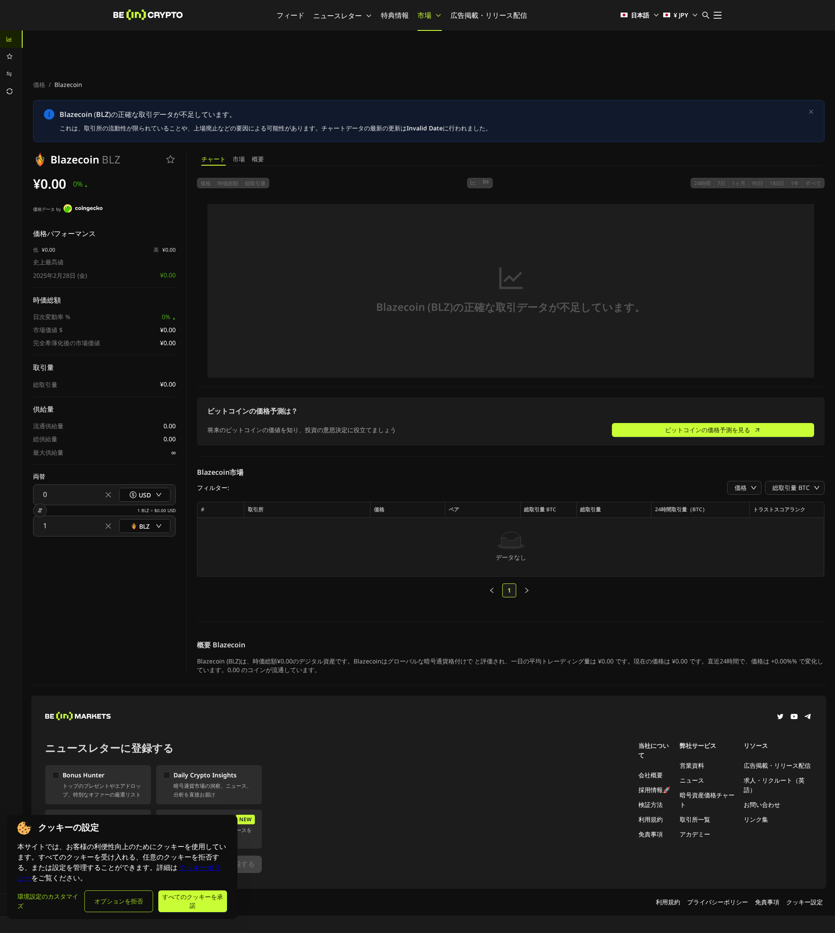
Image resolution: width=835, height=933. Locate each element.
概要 (258, 159)
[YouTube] (794, 717)
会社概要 (650, 775)
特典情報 (395, 15)
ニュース (692, 780)
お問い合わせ (762, 804)
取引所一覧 (695, 819)
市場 (424, 15)
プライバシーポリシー (717, 902)
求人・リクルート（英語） (774, 785)
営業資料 (692, 765)
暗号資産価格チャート (707, 800)
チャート (213, 159)
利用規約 (650, 819)
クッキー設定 (804, 902)
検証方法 (650, 804)
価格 (39, 84)
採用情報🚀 (654, 790)
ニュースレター (337, 15)
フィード (290, 15)
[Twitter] (780, 717)
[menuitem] (11, 39)
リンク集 (756, 819)
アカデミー (695, 834)
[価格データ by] (83, 209)
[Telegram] (808, 717)
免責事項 (650, 834)
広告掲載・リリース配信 (489, 15)
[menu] (11, 65)
